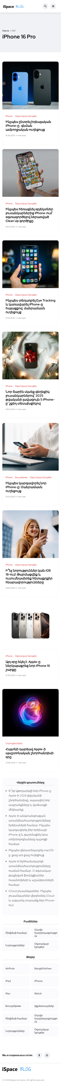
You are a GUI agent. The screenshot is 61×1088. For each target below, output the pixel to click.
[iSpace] (13, 6)
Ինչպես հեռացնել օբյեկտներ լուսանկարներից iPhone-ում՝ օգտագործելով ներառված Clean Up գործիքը (29, 215)
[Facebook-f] (39, 1055)
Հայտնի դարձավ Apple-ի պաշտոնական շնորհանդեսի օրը (30, 753)
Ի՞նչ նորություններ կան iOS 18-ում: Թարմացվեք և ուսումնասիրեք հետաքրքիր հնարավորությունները (29, 576)
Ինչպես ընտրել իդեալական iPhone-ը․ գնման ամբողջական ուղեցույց (28, 126)
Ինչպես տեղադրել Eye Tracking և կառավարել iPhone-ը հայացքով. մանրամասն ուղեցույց (30, 306)
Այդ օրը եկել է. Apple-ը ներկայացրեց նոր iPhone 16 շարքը (28, 666)
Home (5, 30)
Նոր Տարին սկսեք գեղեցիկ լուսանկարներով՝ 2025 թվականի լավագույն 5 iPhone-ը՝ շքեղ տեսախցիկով (30, 398)
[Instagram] (47, 1055)
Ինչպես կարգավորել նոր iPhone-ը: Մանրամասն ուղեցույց (26, 487)
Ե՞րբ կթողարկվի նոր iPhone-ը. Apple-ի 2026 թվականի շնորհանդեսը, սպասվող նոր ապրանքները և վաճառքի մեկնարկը (30, 800)
